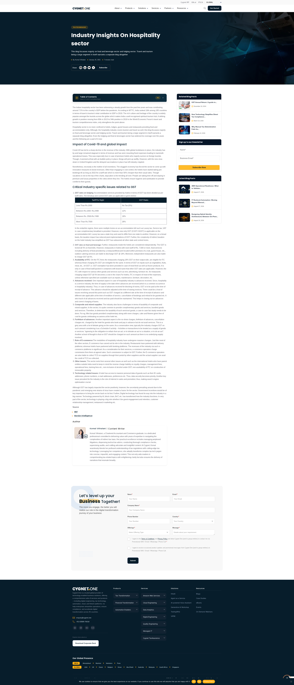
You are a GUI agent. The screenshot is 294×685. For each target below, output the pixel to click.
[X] (93, 67)
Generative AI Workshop (180, 607)
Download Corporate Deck (85, 643)
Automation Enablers (123, 610)
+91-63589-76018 (82, 621)
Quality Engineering (150, 624)
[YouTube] (87, 628)
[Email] (89, 67)
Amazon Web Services (151, 596)
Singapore (175, 667)
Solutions (174, 589)
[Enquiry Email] (92, 628)
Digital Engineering (150, 617)
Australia (141, 667)
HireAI (173, 594)
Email (174, 494)
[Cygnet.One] (81, 8)
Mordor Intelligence (83, 415)
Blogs (198, 594)
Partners (167, 8)
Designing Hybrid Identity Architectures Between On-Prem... (205, 215)
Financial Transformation (124, 603)
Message (175, 528)
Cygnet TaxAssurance (151, 638)
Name (129, 494)
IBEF (76, 411)
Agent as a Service (178, 598)
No (199, 681)
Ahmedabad (87, 663)
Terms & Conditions (147, 539)
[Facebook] (80, 67)
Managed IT (147, 631)
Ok (194, 681)
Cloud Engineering (150, 603)
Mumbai (98, 663)
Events (198, 607)
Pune (118, 663)
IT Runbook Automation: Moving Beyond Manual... (204, 201)
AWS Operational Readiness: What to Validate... (205, 187)
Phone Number (132, 516)
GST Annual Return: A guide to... (204, 102)
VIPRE (173, 616)
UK (93, 667)
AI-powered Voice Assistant (181, 603)
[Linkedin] (84, 67)
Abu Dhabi (129, 667)
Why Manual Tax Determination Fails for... (204, 128)
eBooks (199, 603)
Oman (120, 667)
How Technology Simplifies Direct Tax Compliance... (205, 115)
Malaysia (152, 667)
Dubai (101, 667)
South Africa (163, 667)
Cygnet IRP (185, 2)
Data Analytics (148, 610)
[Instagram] (81, 628)
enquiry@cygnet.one (83, 618)
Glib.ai (193, 2)
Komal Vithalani (98, 428)
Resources (200, 589)
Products (117, 589)
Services (144, 589)
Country (175, 516)
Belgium (110, 667)
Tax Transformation (122, 596)
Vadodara (109, 663)
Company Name (133, 505)
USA (85, 667)
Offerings (130, 528)
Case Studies (201, 598)
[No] (291, 681)
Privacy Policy (162, 539)
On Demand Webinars (204, 612)
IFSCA (200, 2)
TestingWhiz (175, 612)
